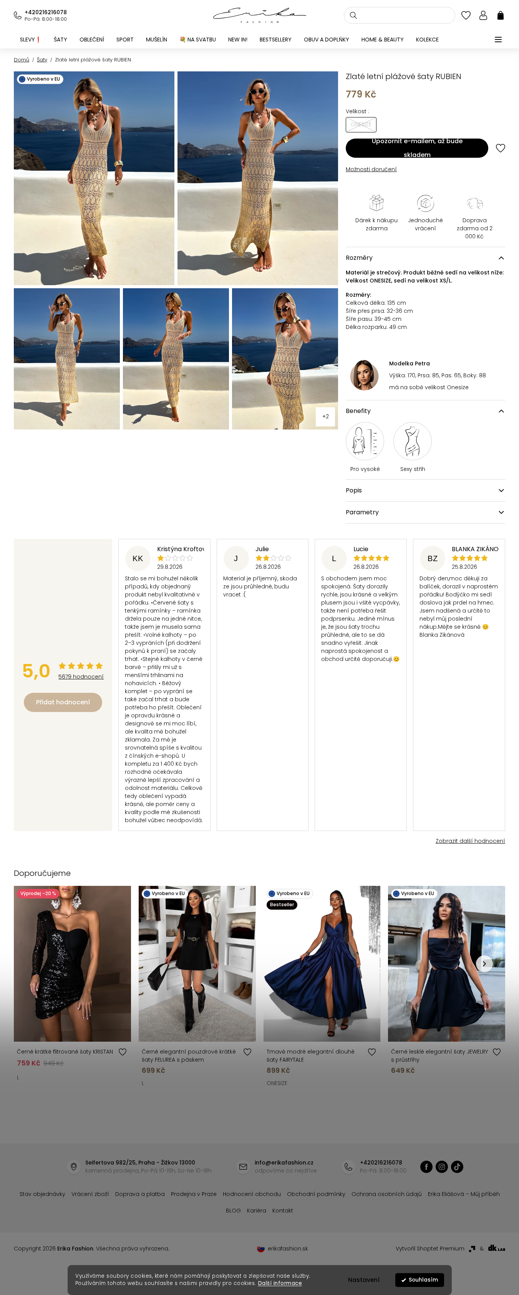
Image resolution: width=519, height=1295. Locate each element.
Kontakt (282, 1210)
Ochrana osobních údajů (387, 1194)
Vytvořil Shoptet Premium (430, 1248)
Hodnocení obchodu (252, 1194)
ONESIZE (277, 1083)
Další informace (280, 1283)
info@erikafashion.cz (284, 1162)
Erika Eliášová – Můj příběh (464, 1194)
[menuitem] (31, 39)
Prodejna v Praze (194, 1194)
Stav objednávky (42, 1194)
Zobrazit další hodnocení (470, 841)
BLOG (233, 1210)
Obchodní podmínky (316, 1194)
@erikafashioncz (457, 1167)
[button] (484, 963)
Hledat (353, 15)
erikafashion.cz (426, 1167)
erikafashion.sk (288, 1248)
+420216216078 (46, 12)
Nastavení (364, 1280)
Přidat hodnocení (63, 702)
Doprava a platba (140, 1194)
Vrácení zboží (90, 1194)
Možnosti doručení (371, 169)
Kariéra (256, 1210)
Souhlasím (423, 1279)
